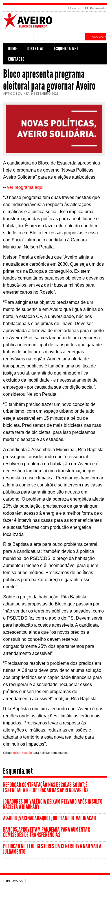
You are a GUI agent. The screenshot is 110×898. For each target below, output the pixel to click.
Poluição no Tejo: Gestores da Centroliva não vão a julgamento (52, 849)
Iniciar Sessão (22, 752)
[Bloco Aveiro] (55, 28)
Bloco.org (74, 8)
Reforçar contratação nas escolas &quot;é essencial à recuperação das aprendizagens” (47, 787)
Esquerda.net (66, 49)
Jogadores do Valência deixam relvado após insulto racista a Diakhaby (52, 804)
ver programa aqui (25, 187)
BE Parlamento (95, 8)
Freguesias (13, 880)
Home (12, 49)
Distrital (35, 49)
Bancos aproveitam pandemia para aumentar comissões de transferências (46, 832)
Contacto (16, 59)
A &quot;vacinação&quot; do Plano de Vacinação (49, 818)
